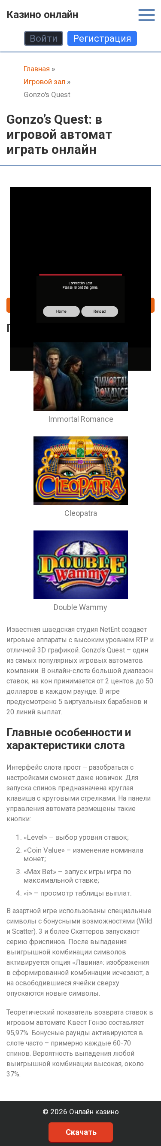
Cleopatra (80, 513)
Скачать (81, 1132)
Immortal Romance (80, 419)
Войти (44, 38)
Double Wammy (80, 607)
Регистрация (102, 38)
